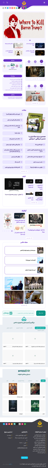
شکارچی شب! (30, 199)
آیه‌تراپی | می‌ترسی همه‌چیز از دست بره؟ (13, 194)
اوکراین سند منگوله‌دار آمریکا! (36, 167)
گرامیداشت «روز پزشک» (30, 260)
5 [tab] (22, 40)
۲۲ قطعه (4, 363)
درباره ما (9, 438)
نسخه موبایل (24, 457)
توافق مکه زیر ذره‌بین (15, 157)
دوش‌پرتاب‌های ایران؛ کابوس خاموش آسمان (34, 150)
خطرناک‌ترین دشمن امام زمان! (15, 79)
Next (4, 25)
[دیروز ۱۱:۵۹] (24, 25)
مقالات (24, 110)
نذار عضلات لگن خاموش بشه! (15, 88)
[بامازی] (8, 66)
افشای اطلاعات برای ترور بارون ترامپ (12, 167)
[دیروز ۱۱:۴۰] (14, 297)
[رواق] (13, 65)
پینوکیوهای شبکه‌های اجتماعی (15, 83)
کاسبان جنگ (17, 162)
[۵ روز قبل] (38, 194)
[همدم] (21, 66)
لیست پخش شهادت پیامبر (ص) (17, 363)
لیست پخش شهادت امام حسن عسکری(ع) (38, 346)
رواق (13, 68)
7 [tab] (18, 40)
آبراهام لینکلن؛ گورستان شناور (14, 120)
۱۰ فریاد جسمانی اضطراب (16, 84)
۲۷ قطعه (27, 363)
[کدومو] (17, 66)
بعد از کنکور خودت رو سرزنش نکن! (9, 51)
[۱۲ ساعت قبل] (40, 45)
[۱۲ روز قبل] (35, 71)
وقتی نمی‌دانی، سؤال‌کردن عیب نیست (30, 51)
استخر (44, 414)
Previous (43, 25)
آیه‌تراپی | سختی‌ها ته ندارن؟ (39, 187)
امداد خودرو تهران (19, 97)
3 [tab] (26, 40)
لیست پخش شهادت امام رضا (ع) (17, 346)
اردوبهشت (20, 414)
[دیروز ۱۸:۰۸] (40, 250)
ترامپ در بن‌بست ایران (37, 162)
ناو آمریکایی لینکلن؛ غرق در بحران (13, 145)
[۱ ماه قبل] (35, 96)
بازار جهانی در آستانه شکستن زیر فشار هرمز (12, 126)
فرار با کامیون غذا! (38, 145)
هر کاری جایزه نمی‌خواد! (9, 43)
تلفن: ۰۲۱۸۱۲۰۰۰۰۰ (22, 443)
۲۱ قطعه (27, 346)
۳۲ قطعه (4, 346)
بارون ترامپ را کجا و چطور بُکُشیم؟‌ (13, 114)
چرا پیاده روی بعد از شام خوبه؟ (30, 44)
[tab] (41, 62)
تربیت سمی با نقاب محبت (16, 86)
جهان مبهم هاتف (19, 397)
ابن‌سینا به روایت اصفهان (30, 270)
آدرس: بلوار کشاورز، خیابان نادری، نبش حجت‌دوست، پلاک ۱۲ (21, 438)
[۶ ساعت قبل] (18, 52)
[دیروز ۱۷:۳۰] (40, 260)
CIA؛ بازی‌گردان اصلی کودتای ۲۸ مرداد (36, 231)
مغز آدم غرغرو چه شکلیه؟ (16, 81)
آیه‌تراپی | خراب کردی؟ (30, 186)
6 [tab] (20, 40)
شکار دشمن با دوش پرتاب (14, 139)
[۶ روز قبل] (19, 215)
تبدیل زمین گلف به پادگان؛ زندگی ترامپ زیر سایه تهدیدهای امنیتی (12, 150)
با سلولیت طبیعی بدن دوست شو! (20, 233)
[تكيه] (4, 66)
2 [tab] (28, 40)
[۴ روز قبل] (29, 181)
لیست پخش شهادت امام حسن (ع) (39, 363)
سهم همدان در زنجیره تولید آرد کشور (27, 250)
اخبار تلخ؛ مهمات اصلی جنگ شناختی (34, 157)
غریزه (44, 397)
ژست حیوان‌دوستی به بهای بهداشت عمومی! (13, 90)
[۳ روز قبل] (38, 181)
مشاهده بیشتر (34, 78)
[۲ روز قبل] (14, 184)
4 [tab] (24, 40)
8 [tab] (17, 40)
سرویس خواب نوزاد (11, 97)
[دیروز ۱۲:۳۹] (40, 270)
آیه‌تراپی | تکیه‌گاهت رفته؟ (39, 199)
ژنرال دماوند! (17, 133)
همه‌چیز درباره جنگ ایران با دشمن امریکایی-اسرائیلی (37, 137)
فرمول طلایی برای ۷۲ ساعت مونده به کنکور (20, 221)
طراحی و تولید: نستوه (6, 464)
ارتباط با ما (9, 435)
